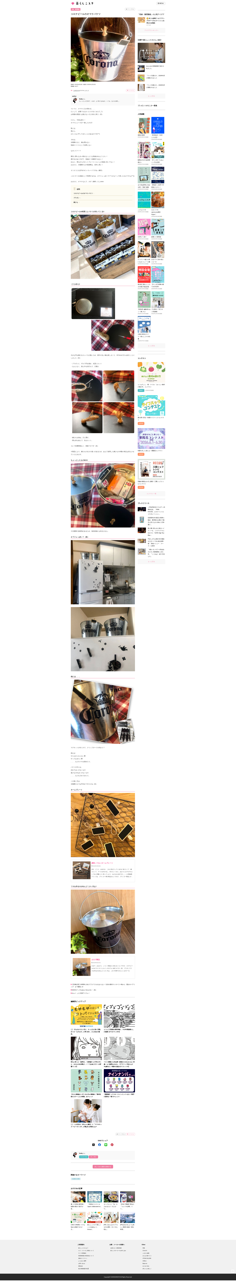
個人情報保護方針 (82, 1268)
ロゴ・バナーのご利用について (86, 1250)
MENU (161, 3)
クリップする (130, 9)
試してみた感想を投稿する (103, 1166)
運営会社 (80, 1266)
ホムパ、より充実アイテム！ (81, 993)
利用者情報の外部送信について (86, 1255)
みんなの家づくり (147, 1255)
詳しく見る (93, 1156)
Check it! (145, 1250)
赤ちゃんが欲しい (147, 1268)
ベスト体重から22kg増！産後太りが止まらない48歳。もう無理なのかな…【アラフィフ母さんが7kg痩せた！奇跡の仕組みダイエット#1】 (119, 1064)
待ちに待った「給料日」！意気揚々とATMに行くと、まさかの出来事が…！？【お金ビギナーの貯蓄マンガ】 (86, 1064)
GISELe (144, 1261)
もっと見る (151, 96)
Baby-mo (145, 1263)
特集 (144, 1248)
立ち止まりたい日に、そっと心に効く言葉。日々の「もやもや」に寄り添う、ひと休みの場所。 (86, 1032)
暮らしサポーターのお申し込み (118, 1250)
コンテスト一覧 (151, 493)
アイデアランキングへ (151, 30)
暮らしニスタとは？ (83, 1248)
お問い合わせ (81, 1263)
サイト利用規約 (82, 1253)
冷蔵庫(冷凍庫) (76, 1179)
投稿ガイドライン (82, 1258)
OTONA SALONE (147, 1258)
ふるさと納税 (146, 1253)
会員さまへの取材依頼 (116, 1248)
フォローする (83, 1156)
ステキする (131, 90)
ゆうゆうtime (146, 1266)
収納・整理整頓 (75, 9)
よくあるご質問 (82, 1261)
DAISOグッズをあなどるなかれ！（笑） (84, 990)
